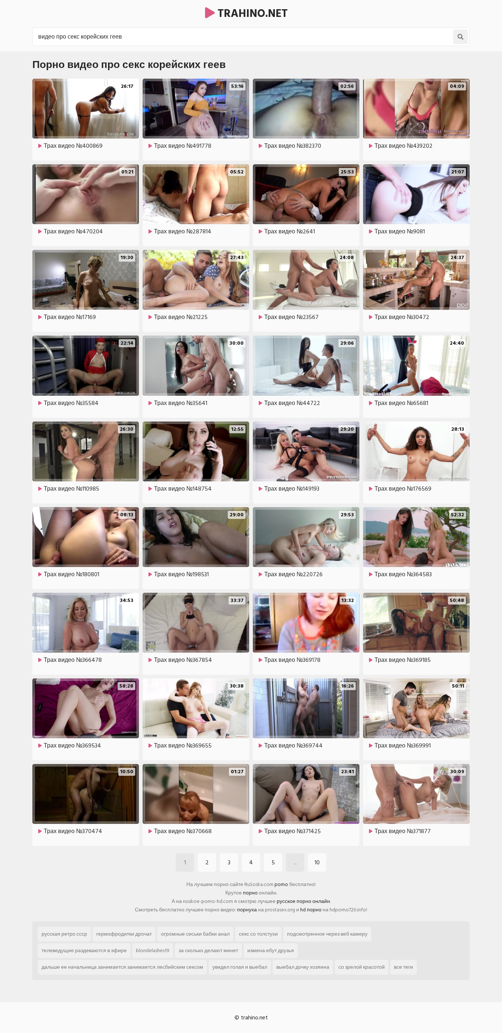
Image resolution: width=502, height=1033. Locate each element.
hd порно (311, 909)
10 (317, 862)
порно (250, 893)
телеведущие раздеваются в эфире (84, 950)
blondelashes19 (152, 950)
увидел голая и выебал (239, 967)
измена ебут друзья (270, 950)
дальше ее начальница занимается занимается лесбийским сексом (122, 967)
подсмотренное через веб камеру (327, 934)
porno (281, 884)
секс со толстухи (258, 934)
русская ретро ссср (64, 934)
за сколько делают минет (208, 950)
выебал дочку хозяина (302, 967)
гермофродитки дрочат (124, 934)
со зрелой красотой (361, 967)
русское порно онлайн (303, 901)
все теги (403, 967)
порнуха (247, 909)
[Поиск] (460, 36)
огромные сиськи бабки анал (195, 934)
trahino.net (251, 13)
